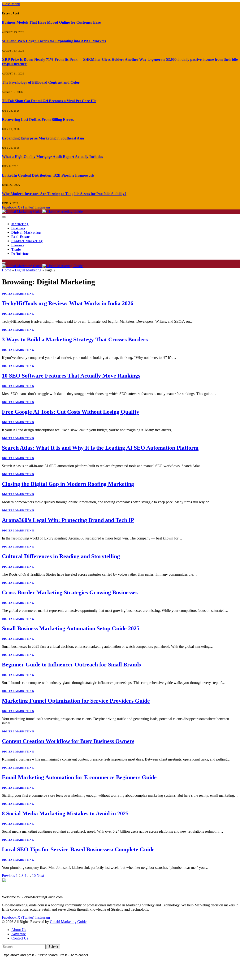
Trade (16, 249)
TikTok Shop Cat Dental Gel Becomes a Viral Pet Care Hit (49, 101)
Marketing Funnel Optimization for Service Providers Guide (76, 701)
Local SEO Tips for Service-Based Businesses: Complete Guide (78, 849)
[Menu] (4, 217)
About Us (18, 930)
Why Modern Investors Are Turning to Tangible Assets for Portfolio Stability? (64, 194)
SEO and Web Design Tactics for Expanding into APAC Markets (54, 41)
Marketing (20, 224)
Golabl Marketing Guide (68, 922)
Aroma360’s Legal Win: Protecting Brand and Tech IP (68, 520)
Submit (53, 946)
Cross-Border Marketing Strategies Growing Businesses (70, 592)
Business (18, 228)
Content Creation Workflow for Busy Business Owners (68, 741)
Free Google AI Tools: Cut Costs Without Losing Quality (70, 412)
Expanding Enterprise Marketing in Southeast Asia (43, 138)
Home (6, 270)
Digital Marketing (26, 232)
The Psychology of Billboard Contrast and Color (41, 82)
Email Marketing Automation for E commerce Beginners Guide (79, 777)
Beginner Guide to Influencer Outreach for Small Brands (71, 664)
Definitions (20, 254)
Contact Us (19, 938)
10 (34, 876)
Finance (17, 245)
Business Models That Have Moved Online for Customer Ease (51, 22)
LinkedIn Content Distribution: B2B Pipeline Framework (48, 175)
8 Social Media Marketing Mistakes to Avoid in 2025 (65, 813)
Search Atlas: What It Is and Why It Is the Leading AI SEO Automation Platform (100, 448)
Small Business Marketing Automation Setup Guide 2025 (70, 628)
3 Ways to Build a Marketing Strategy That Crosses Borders (75, 339)
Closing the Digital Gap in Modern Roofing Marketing (68, 484)
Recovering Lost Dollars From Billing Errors (38, 119)
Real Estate (20, 237)
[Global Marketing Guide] (42, 211)
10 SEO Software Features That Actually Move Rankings (71, 376)
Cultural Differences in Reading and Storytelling (61, 556)
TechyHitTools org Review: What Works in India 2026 (67, 303)
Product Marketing (27, 241)
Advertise (18, 934)
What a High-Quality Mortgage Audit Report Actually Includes (52, 157)
